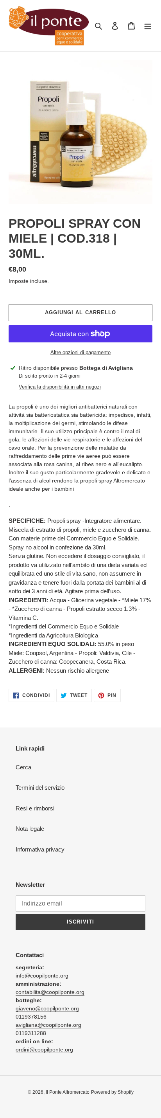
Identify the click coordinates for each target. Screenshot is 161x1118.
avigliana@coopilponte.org (48, 1025)
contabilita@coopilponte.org (50, 992)
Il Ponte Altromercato (67, 1092)
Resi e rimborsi (35, 808)
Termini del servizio (40, 787)
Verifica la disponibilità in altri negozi (60, 387)
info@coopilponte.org (42, 975)
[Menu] (148, 25)
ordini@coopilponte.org (44, 1049)
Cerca (23, 767)
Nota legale (30, 828)
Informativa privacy (40, 849)
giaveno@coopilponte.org (47, 1008)
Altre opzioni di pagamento (80, 352)
